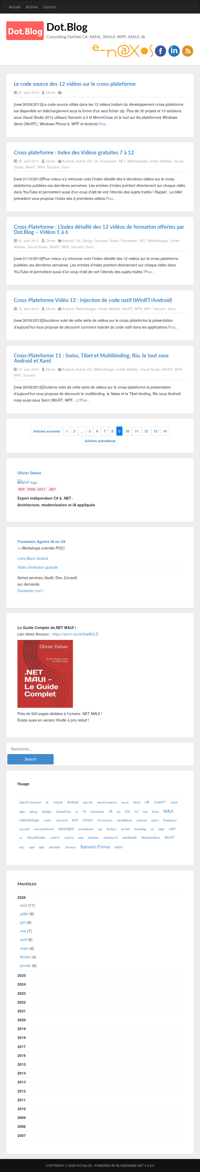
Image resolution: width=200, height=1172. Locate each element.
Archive (32, 6)
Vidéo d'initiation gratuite (37, 567)
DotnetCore (63, 811)
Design (87, 240)
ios (119, 811)
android (58, 802)
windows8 (129, 837)
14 (165, 431)
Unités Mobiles (160, 161)
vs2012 (68, 837)
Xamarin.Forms (95, 846)
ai (47, 802)
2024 (21, 984)
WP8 (41, 167)
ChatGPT (160, 802)
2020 (21, 1019)
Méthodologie (137, 161)
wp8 (31, 847)
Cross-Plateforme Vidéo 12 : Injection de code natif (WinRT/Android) (93, 300)
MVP (75, 820)
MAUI (168, 811)
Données (101, 240)
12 (146, 431)
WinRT (30, 167)
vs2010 (54, 837)
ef (77, 811)
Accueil (15, 6)
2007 (21, 1135)
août (23, 905)
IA (110, 811)
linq (145, 811)
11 (137, 431)
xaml (118, 846)
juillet (24, 913)
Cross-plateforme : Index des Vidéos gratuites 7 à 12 (74, 152)
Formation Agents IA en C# (41, 541)
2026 (27, 931)
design (47, 811)
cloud (174, 802)
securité (24, 829)
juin (23, 922)
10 (127, 431)
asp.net (87, 802)
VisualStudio (36, 837)
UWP (172, 829)
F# (84, 811)
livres (155, 811)
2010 (21, 1108)
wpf (41, 847)
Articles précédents (100, 440)
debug (33, 811)
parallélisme (124, 820)
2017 (21, 1046)
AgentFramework (30, 802)
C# (96, 161)
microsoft (61, 820)
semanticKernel (44, 829)
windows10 (111, 837)
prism (155, 820)
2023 (21, 993)
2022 (21, 1002)
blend (136, 802)
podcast (142, 820)
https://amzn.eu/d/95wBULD (74, 634)
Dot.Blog (67, 27)
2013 (21, 1081)
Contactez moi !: (31, 590)
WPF (147, 308)
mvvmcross (105, 820)
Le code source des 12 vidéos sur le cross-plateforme (75, 84)
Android (68, 161)
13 (155, 431)
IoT (137, 811)
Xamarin (53, 167)
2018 (21, 1037)
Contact (49, 6)
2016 (21, 1055)
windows (93, 837)
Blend (114, 240)
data (22, 811)
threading (140, 829)
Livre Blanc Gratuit (32, 558)
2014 (21, 1073)
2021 (21, 1010)
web (80, 837)
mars (24, 948)
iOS (127, 811)
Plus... (103, 123)
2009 (21, 1117)
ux (20, 837)
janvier (25, 965)
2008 (21, 1126)
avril (23, 939)
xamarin (54, 847)
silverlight (66, 828)
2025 (21, 975)
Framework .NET (112, 161)
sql (100, 829)
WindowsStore (150, 837)
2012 (21, 1091)
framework (97, 811)
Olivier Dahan (29, 472)
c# (147, 801)
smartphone (85, 829)
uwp (161, 829)
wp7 (21, 847)
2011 (21, 1099)
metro (47, 820)
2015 (21, 1064)
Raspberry (170, 820)
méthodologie (29, 820)
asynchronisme (107, 802)
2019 (21, 1028)
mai (23, 930)
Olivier (50, 92)
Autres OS (84, 161)
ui (152, 829)
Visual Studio (38, 246)
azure (125, 802)
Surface (111, 829)
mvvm (88, 819)
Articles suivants (46, 431)
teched (125, 829)
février (25, 956)
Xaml (65, 167)
